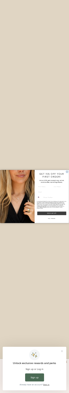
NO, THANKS (51, 218)
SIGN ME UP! (52, 213)
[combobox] (40, 197)
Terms (41, 208)
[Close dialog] (67, 172)
